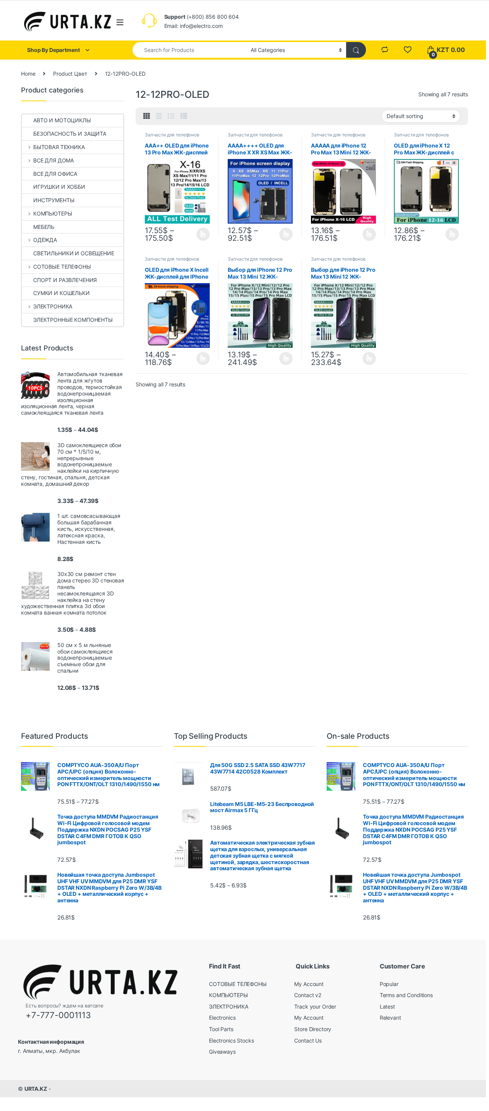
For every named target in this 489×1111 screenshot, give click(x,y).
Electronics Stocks (231, 1040)
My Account (309, 984)
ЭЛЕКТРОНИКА (52, 306)
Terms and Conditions (406, 995)
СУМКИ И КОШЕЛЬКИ (61, 293)
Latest (387, 1006)
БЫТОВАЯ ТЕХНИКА (59, 147)
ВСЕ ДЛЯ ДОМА (53, 160)
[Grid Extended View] (159, 116)
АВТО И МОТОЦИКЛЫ (62, 120)
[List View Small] (183, 116)
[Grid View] (146, 116)
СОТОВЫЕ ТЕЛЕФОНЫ (62, 266)
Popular (389, 984)
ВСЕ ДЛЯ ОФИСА (55, 173)
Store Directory (312, 1029)
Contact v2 (307, 995)
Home (28, 73)
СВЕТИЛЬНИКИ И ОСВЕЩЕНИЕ (73, 253)
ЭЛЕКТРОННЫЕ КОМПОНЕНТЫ (73, 319)
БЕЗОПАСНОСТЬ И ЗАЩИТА (69, 133)
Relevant (390, 1017)
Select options (201, 234)
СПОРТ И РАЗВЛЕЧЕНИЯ (65, 280)
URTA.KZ (35, 1088)
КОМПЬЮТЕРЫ (52, 213)
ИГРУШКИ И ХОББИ (59, 186)
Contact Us (308, 1040)
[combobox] (189, 50)
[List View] (171, 116)
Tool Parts (221, 1029)
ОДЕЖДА (45, 240)
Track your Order (315, 1006)
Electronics (222, 1017)
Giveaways (222, 1051)
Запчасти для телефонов (172, 135)
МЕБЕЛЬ (43, 227)
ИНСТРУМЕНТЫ (53, 200)
